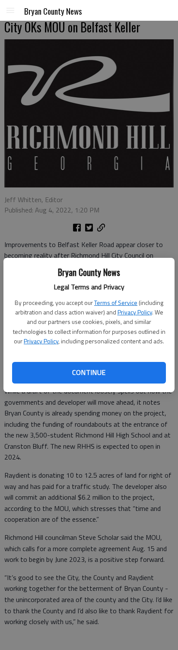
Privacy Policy (135, 312)
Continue (88, 372)
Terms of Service (115, 302)
